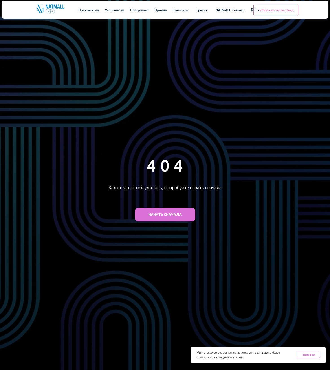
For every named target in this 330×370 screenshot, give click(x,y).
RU (254, 10)
